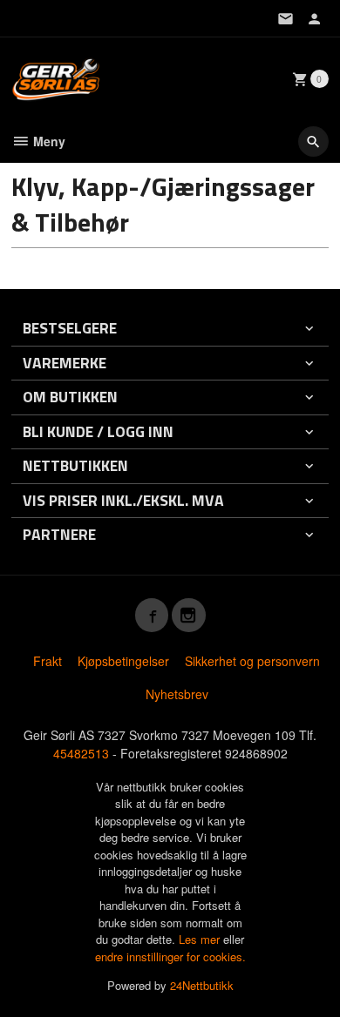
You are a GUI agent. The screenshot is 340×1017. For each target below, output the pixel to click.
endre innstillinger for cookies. (170, 956)
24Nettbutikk (202, 985)
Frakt (47, 661)
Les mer (201, 939)
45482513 (81, 753)
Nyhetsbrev (177, 694)
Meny (47, 141)
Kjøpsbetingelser (123, 661)
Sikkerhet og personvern (252, 661)
